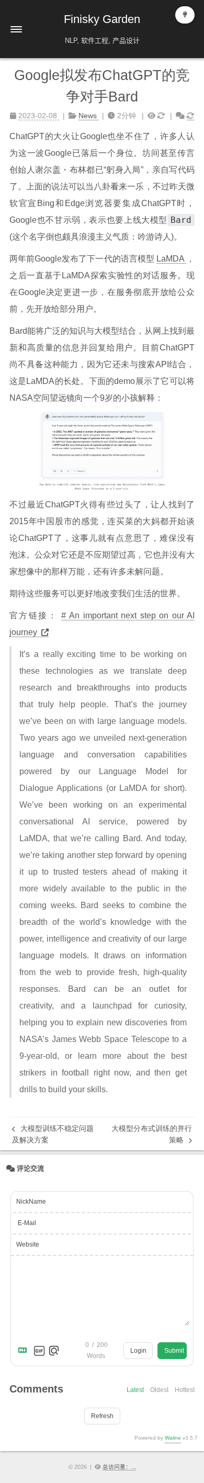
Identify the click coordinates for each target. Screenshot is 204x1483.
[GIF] (39, 1350)
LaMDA (171, 258)
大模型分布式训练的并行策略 (151, 1134)
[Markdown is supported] (24, 1350)
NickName (31, 1201)
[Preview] (54, 1350)
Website (27, 1244)
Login (138, 1350)
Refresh (102, 1416)
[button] (16, 29)
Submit (174, 1350)
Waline (173, 1438)
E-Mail (27, 1223)
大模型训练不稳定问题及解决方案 (53, 1134)
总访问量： (119, 1467)
